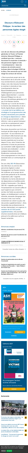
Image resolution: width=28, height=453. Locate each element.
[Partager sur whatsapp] (18, 42)
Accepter (9, 450)
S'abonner (20, 332)
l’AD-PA (13, 164)
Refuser (4, 450)
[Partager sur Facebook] (5, 42)
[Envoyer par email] (23, 42)
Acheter (14, 389)
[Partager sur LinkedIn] (14, 42)
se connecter (21, 1)
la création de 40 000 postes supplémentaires (13, 209)
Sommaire (8, 332)
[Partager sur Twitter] (10, 42)
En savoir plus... (17, 451)
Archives (14, 335)
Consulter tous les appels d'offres (13, 278)
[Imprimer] (14, 46)
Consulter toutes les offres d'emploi (13, 249)
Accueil (3, 10)
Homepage (8, 10)
